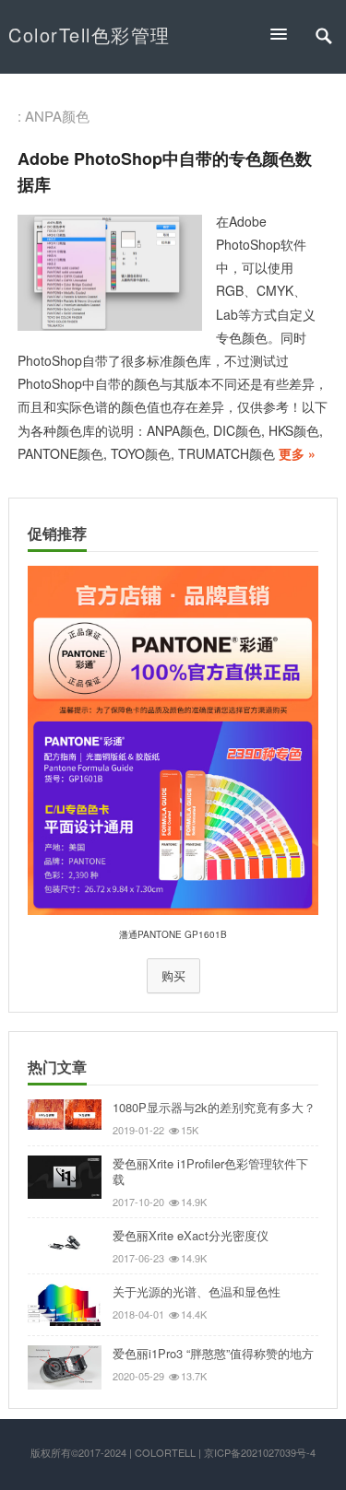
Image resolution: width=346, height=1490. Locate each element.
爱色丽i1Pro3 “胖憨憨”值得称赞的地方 (213, 1353)
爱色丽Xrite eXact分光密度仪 (190, 1235)
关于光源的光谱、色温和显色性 (196, 1291)
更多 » (297, 453)
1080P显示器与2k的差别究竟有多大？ (214, 1107)
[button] (287, 33)
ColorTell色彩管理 (89, 34)
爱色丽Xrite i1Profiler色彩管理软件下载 (210, 1171)
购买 (173, 976)
